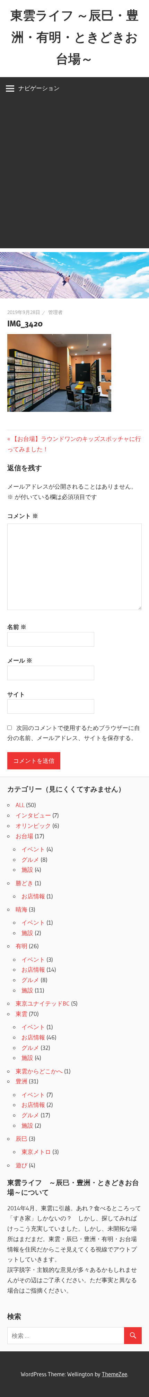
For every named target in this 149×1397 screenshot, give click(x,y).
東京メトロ (36, 1151)
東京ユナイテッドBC (43, 1003)
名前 (16, 626)
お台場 (24, 836)
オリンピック (33, 825)
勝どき (24, 883)
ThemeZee (114, 1374)
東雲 (21, 1013)
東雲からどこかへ (39, 1071)
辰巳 (21, 1138)
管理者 (55, 312)
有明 (21, 946)
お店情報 (33, 896)
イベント (33, 849)
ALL (20, 804)
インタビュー (33, 815)
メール (19, 660)
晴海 (21, 909)
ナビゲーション (39, 88)
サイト (16, 694)
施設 (27, 869)
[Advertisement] (74, 174)
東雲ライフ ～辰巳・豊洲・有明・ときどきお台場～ (74, 37)
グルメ (30, 859)
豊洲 (21, 1081)
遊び (21, 1165)
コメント (22, 515)
